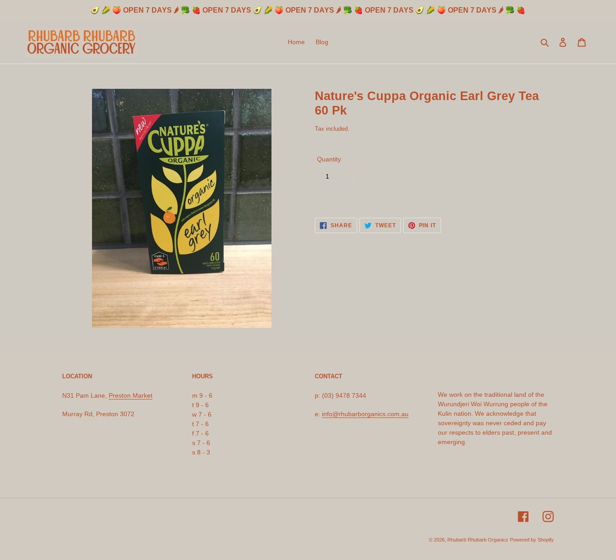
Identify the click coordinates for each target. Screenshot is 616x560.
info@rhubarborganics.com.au (365, 414)
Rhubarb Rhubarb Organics (477, 539)
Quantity (329, 159)
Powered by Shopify (532, 539)
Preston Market (130, 395)
